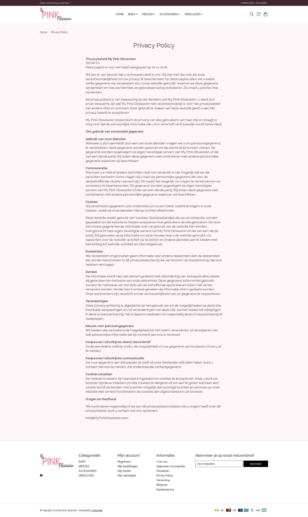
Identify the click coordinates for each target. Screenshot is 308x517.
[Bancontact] (222, 510)
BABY (82, 461)
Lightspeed (96, 510)
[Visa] (234, 510)
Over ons (161, 461)
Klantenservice (165, 489)
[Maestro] (240, 510)
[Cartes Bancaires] (264, 510)
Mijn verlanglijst (127, 475)
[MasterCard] (228, 510)
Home (120, 14)
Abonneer (255, 463)
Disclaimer (162, 470)
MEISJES (84, 466)
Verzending (163, 480)
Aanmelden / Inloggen (254, 3)
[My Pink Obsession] (55, 14)
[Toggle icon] (251, 14)
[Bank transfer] (258, 510)
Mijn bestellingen (127, 466)
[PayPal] (252, 510)
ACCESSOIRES (87, 470)
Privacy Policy (164, 475)
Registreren (124, 461)
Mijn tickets (124, 470)
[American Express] (246, 510)
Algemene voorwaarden (170, 466)
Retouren (161, 484)
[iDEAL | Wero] (217, 510)
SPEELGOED (86, 475)
